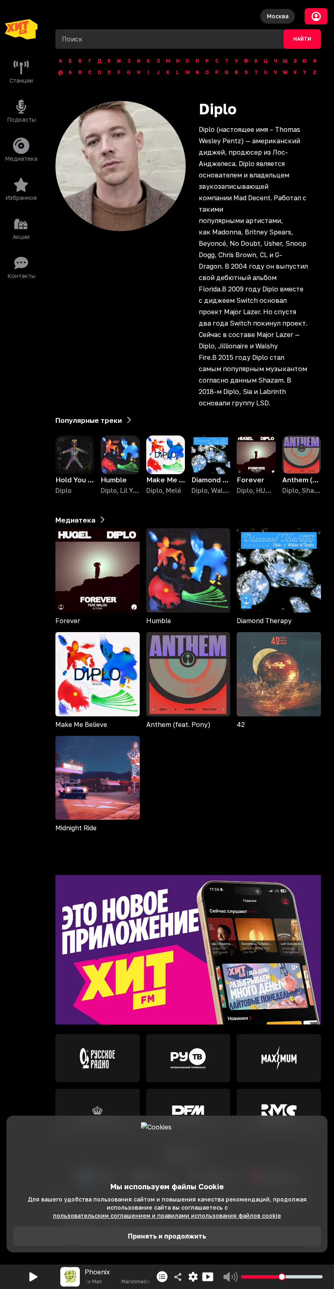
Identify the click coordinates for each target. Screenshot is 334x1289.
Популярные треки (88, 420)
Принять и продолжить (167, 1236)
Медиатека (75, 520)
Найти (302, 39)
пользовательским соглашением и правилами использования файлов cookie (167, 1215)
